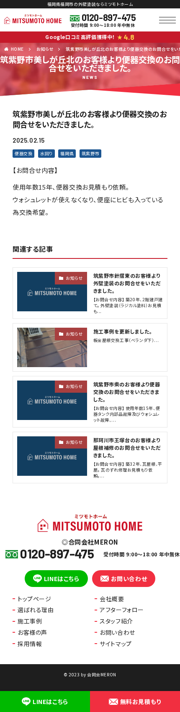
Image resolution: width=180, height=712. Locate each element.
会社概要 (112, 599)
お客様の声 (32, 632)
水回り (46, 153)
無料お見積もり (140, 701)
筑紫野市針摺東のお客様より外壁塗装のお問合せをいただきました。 (127, 283)
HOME (17, 49)
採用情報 (30, 643)
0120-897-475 (109, 17)
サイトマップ (116, 643)
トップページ (34, 599)
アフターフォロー (122, 609)
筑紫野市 (90, 153)
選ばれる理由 (36, 609)
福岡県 (67, 153)
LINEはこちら (62, 578)
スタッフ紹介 (116, 621)
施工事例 (30, 621)
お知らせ (44, 49)
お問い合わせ (129, 578)
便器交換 (23, 153)
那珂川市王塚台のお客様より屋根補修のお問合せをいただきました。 (127, 447)
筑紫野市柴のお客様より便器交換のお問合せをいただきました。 (126, 392)
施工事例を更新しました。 (122, 331)
